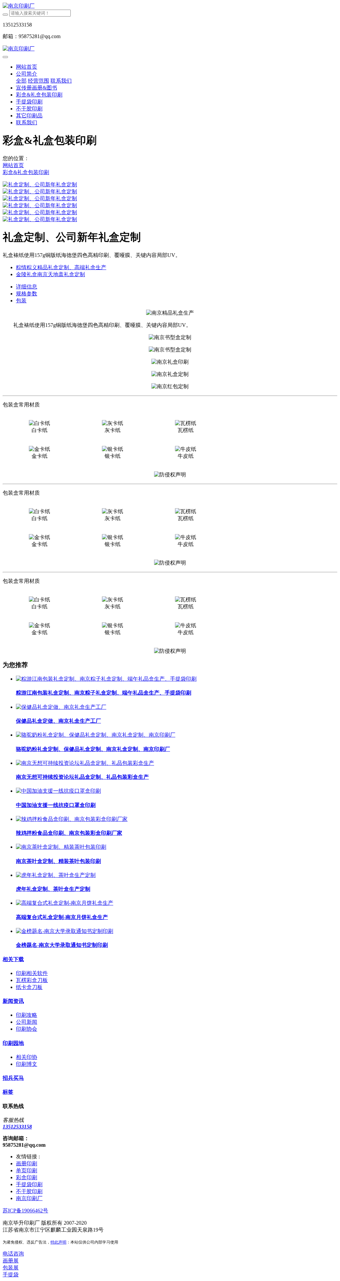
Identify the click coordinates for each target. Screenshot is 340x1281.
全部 (21, 81)
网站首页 (26, 67)
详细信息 (26, 286)
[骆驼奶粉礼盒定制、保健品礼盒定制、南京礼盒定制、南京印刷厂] (95, 735)
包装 (21, 300)
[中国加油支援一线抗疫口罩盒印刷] (58, 791)
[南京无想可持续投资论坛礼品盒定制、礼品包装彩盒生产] (85, 763)
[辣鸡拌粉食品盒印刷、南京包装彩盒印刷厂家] (72, 819)
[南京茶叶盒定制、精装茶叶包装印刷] (61, 847)
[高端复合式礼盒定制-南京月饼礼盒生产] (64, 903)
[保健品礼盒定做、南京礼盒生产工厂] (61, 707)
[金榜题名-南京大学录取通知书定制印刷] (64, 931)
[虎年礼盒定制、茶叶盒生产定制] (56, 875)
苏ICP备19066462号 (25, 1210)
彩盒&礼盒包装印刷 (26, 172)
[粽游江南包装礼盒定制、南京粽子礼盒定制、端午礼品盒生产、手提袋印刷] (106, 679)
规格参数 (26, 293)
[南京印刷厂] (170, 6)
